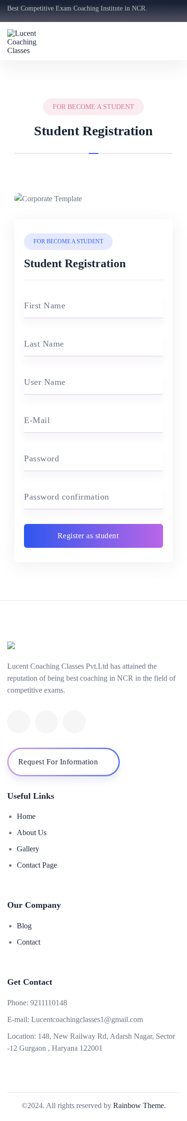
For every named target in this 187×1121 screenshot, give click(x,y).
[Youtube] (46, 721)
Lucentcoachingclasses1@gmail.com (87, 1019)
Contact (28, 942)
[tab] (93, 146)
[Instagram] (74, 721)
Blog (24, 926)
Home (26, 816)
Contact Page (37, 865)
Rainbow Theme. (139, 1105)
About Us (32, 832)
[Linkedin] (18, 721)
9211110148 (48, 1003)
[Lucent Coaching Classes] (33, 41)
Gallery (28, 849)
